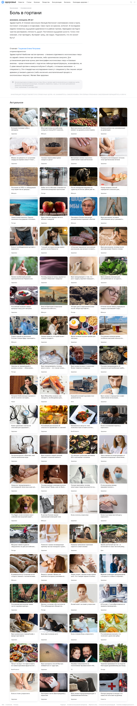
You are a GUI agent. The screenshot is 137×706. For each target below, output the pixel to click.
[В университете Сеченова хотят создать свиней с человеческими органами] (24, 568)
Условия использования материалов (77, 704)
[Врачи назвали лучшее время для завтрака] (83, 330)
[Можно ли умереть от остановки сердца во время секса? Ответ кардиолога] (24, 151)
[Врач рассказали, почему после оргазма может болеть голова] (113, 241)
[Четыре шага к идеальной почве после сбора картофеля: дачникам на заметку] (83, 300)
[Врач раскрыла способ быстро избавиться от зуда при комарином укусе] (54, 657)
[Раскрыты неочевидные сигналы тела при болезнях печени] (113, 151)
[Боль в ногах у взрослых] (83, 509)
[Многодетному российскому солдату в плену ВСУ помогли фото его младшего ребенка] (54, 122)
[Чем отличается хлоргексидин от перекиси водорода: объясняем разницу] (113, 449)
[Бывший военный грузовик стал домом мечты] (83, 390)
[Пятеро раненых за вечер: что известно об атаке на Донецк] (113, 687)
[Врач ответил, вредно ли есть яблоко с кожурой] (54, 211)
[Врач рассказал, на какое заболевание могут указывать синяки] (113, 211)
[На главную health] (10, 2)
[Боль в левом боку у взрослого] (83, 628)
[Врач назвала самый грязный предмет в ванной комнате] (54, 449)
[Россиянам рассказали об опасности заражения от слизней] (54, 419)
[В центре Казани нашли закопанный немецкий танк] (54, 509)
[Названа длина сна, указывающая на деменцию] (113, 122)
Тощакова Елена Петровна (29, 48)
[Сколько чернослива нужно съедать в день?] (54, 151)
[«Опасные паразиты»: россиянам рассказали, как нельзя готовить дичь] (83, 241)
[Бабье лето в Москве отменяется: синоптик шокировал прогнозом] (54, 181)
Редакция (63, 704)
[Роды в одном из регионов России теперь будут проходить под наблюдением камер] (24, 330)
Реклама (16, 704)
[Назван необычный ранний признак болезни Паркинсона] (24, 271)
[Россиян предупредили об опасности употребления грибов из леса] (113, 360)
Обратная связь (93, 704)
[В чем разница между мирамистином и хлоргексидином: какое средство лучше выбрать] (113, 479)
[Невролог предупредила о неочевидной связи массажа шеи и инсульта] (24, 479)
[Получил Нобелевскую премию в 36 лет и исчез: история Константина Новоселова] (24, 390)
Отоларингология (26, 8)
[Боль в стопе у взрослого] (24, 687)
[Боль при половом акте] (54, 628)
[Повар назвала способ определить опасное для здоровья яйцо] (113, 181)
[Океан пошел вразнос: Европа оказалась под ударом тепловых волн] (24, 211)
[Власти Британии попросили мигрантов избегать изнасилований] (54, 300)
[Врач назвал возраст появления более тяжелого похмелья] (83, 360)
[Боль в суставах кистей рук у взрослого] (113, 509)
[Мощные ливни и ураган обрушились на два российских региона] (24, 538)
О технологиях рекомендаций (107, 704)
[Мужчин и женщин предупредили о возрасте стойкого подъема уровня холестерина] (113, 568)
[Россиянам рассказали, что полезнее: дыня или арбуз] (113, 628)
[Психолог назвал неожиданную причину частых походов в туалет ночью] (54, 538)
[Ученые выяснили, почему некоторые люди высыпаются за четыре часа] (83, 479)
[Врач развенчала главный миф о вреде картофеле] (24, 628)
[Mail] (2, 2)
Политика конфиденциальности (125, 704)
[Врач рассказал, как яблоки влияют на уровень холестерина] (83, 122)
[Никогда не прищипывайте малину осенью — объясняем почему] (24, 360)
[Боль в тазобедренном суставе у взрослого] (24, 241)
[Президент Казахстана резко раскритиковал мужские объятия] (83, 211)
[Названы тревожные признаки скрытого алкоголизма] (83, 538)
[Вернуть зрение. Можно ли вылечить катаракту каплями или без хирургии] (54, 568)
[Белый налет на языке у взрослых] (83, 598)
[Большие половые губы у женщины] (24, 122)
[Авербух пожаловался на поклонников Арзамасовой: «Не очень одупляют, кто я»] (83, 657)
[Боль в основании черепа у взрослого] (113, 419)
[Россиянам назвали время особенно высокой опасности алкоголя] (113, 330)
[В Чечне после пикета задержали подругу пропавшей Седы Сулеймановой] (113, 300)
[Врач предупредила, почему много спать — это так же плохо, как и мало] (54, 360)
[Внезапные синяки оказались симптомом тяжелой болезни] (83, 151)
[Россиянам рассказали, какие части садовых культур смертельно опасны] (24, 598)
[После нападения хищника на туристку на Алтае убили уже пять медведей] (83, 181)
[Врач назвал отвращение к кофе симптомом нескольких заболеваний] (113, 390)
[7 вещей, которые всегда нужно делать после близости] (54, 241)
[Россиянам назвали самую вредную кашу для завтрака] (24, 300)
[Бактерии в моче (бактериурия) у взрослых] (54, 687)
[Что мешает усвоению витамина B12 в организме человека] (83, 449)
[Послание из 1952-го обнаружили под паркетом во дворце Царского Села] (24, 181)
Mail (3, 704)
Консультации (14, 8)
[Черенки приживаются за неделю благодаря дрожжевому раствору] (113, 657)
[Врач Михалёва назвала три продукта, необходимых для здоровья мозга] (54, 390)
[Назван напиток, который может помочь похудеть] (54, 330)
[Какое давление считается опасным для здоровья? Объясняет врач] (24, 419)
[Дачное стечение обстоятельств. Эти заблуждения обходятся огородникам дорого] (54, 598)
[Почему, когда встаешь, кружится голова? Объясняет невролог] (54, 271)
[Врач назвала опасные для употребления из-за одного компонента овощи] (113, 271)
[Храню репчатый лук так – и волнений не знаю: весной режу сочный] (113, 538)
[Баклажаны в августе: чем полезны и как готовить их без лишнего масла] (83, 419)
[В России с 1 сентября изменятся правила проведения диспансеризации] (113, 598)
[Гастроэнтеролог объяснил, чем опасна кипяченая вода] (24, 449)
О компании (9, 704)
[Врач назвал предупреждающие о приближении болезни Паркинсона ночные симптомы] (83, 687)
